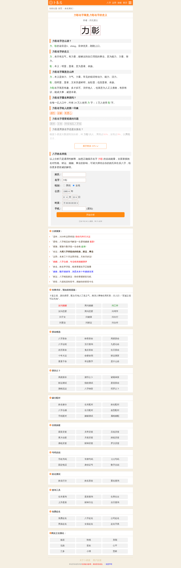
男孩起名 (62, 524)
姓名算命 (89, 481)
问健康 (89, 317)
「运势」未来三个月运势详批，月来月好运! (71, 257)
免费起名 (62, 518)
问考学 (115, 311)
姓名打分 (62, 481)
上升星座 (62, 502)
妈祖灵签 (115, 437)
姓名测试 (69, 8)
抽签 (120, 3)
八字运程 (62, 344)
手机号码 (62, 459)
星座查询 (89, 497)
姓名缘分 (62, 404)
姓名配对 (115, 404)
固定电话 (62, 465)
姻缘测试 (89, 416)
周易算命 (115, 338)
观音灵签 (62, 432)
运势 (114, 3)
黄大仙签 (62, 437)
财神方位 (89, 502)
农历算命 (62, 350)
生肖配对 (89, 404)
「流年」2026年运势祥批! (70, 236)
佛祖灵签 (62, 443)
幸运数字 (89, 361)
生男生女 (115, 497)
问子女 (62, 317)
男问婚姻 (89, 305)
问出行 (115, 317)
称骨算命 (89, 338)
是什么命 (115, 361)
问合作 (115, 323)
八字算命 (62, 338)
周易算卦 (62, 377)
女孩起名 (89, 524)
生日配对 (89, 410)
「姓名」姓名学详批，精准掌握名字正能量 (71, 267)
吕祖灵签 (115, 432)
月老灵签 (89, 437)
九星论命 (115, 344)
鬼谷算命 (89, 350)
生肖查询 (62, 497)
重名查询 (115, 481)
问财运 (89, 323)
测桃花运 (62, 389)
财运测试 (62, 383)
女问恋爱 (62, 311)
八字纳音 (89, 389)
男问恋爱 (89, 311)
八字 (109, 3)
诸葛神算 (115, 377)
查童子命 (62, 361)
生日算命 (115, 350)
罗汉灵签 (115, 443)
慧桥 (115, 551)
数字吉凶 (115, 465)
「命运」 (72, 251)
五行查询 (89, 344)
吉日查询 (115, 502)
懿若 (62, 540)
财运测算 (115, 356)
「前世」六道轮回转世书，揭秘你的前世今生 (72, 282)
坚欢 (89, 545)
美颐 (115, 540)
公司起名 (115, 518)
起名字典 (115, 524)
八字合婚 (62, 410)
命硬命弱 (89, 356)
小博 (89, 551)
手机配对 (62, 416)
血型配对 (115, 410)
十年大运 (62, 356)
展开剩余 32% (89, 146)
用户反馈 (97, 560)
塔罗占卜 (115, 389)
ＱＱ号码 (115, 459)
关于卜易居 (85, 560)
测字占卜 (89, 377)
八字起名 (89, 518)
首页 (60, 8)
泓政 (62, 545)
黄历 (125, 3)
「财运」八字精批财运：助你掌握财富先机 (71, 277)
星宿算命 (115, 383)
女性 (77, 185)
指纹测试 (89, 383)
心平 (115, 545)
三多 (62, 551)
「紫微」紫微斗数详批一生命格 (68, 246)
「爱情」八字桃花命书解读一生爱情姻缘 (73, 242)
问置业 (62, 323)
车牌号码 (89, 459)
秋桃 (89, 540)
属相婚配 (115, 416)
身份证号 (89, 465)
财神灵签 (89, 443)
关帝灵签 (89, 432)
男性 (68, 185)
